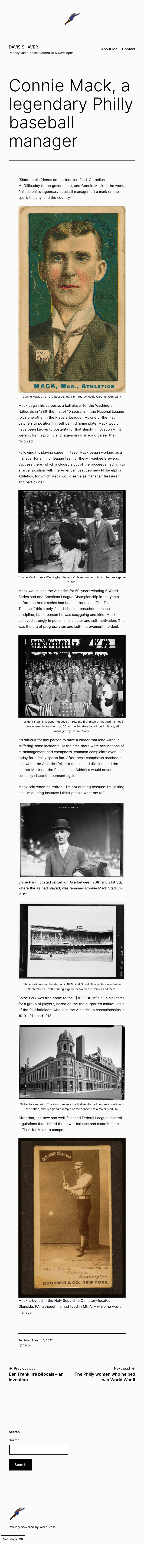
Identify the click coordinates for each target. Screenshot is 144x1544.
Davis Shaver (23, 47)
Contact (128, 49)
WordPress (47, 1527)
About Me (109, 49)
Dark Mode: (10, 1539)
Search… (15, 1440)
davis (26, 1345)
